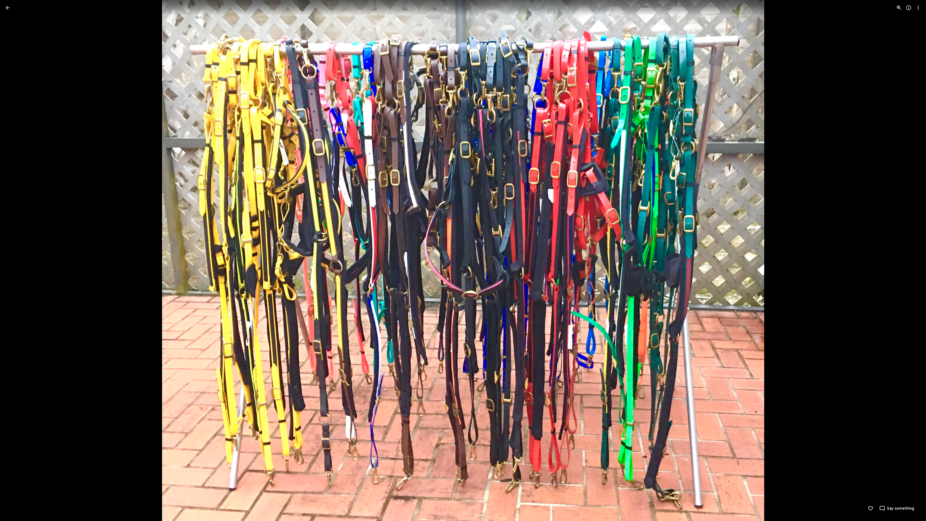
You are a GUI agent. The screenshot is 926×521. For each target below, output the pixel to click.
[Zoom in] (899, 8)
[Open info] (908, 8)
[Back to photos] (8, 8)
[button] (13, 260)
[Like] (870, 508)
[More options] (918, 8)
